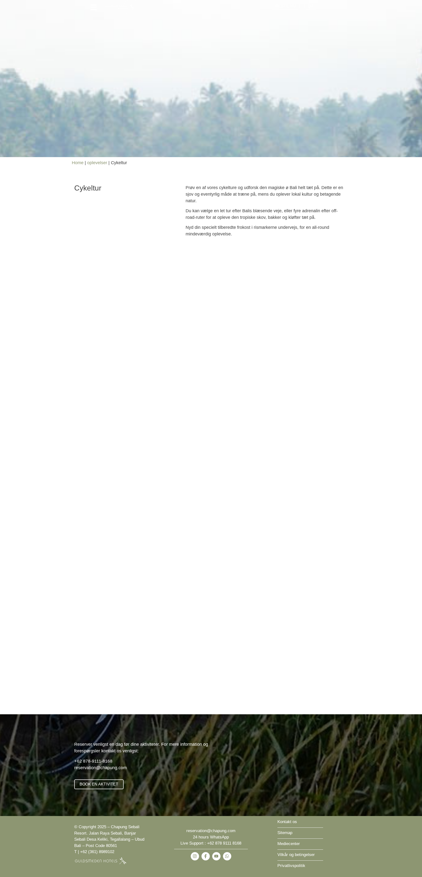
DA (311, 6)
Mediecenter (288, 843)
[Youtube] (216, 856)
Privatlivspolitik (291, 865)
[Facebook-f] (205, 856)
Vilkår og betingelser (296, 854)
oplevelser (97, 162)
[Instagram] (195, 856)
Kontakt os (287, 821)
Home (78, 162)
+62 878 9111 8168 (224, 843)
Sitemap (284, 832)
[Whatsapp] (227, 856)
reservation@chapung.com (100, 767)
